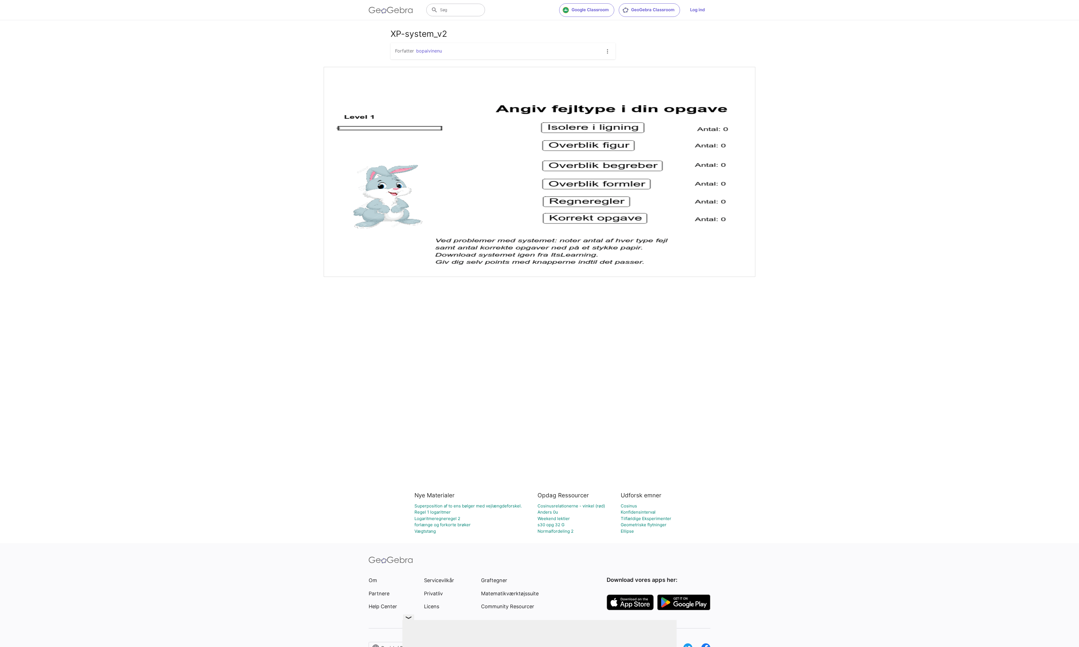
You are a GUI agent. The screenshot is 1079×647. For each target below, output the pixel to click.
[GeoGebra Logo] (391, 10)
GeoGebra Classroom (652, 9)
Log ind (697, 9)
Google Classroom (590, 9)
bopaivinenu (429, 51)
